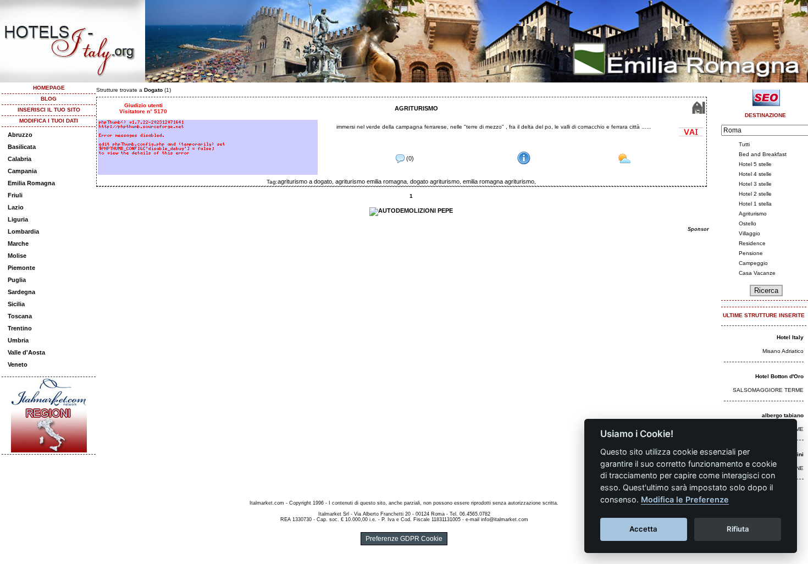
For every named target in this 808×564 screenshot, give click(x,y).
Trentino (20, 328)
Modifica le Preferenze (685, 499)
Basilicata (22, 146)
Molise (17, 255)
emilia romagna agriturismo (498, 181)
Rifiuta (738, 528)
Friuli (15, 195)
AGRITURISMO (416, 108)
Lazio (16, 207)
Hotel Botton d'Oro (779, 376)
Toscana (20, 316)
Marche (18, 243)
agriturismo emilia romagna (371, 181)
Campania (22, 171)
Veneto (17, 364)
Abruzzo (20, 134)
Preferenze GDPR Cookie (404, 539)
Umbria (18, 340)
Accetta (643, 528)
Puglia (17, 280)
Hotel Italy (790, 337)
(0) (409, 158)
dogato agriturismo (435, 181)
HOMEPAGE (49, 88)
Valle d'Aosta (26, 352)
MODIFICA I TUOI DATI (48, 121)
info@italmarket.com (504, 519)
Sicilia (16, 304)
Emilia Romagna (31, 183)
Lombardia (23, 231)
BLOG (49, 99)
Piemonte (21, 267)
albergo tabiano (783, 415)
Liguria (18, 219)
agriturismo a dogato (305, 181)
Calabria (19, 159)
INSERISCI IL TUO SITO (49, 110)
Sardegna (21, 292)
